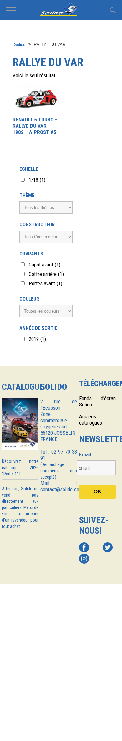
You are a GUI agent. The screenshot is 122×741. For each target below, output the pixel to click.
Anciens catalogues (90, 419)
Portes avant (45, 283)
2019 (37, 339)
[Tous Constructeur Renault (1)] (46, 237)
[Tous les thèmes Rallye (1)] (46, 207)
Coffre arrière (46, 274)
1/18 (37, 180)
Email (85, 454)
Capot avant (44, 264)
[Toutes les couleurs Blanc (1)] (46, 311)
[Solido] (61, 10)
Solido (19, 44)
